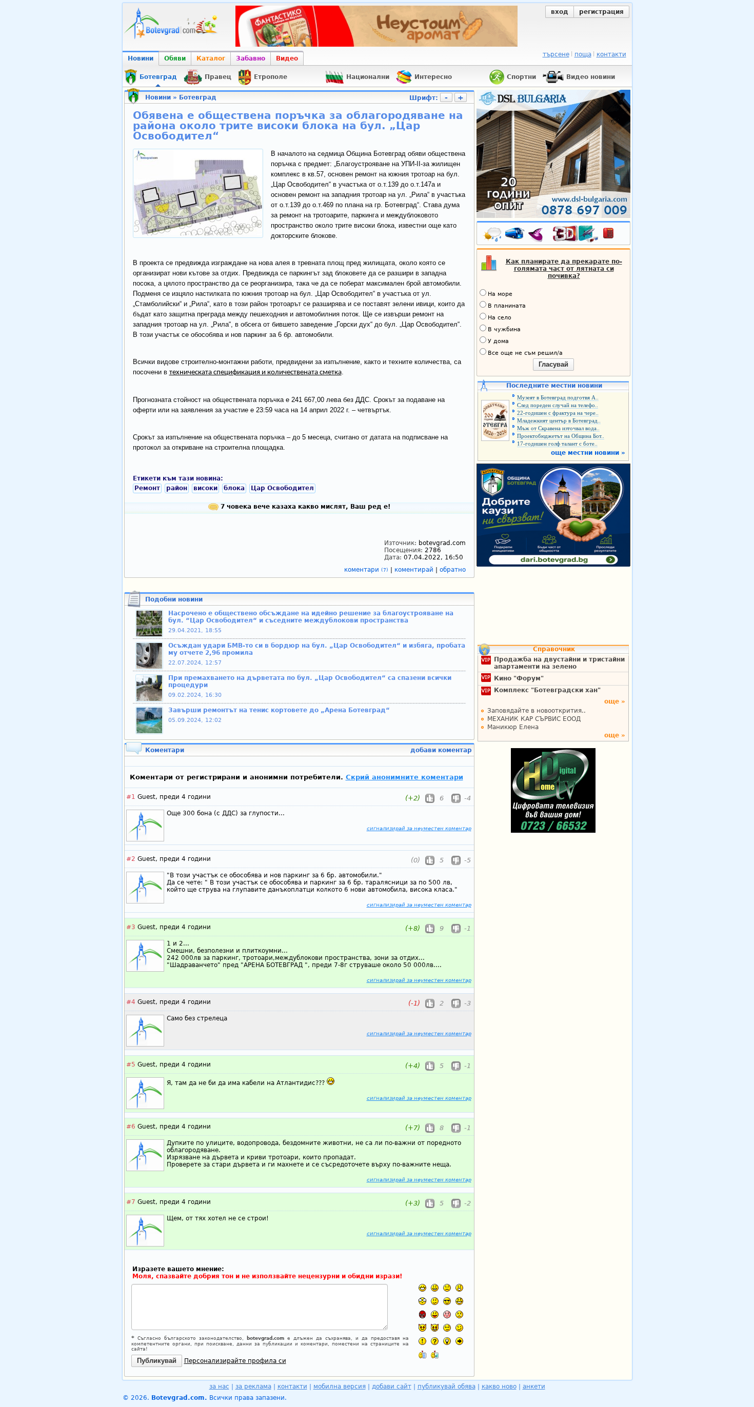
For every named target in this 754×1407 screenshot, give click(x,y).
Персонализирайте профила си (235, 1360)
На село (499, 317)
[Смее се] (459, 1301)
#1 (130, 796)
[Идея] (447, 1341)
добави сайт (391, 1386)
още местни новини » (588, 452)
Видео (287, 58)
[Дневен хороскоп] (538, 235)
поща (582, 54)
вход (559, 11)
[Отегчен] (447, 1314)
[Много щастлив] (422, 1288)
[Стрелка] (459, 1341)
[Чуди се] (447, 1328)
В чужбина (504, 329)
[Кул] (447, 1301)
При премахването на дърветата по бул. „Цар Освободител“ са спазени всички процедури (309, 681)
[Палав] (435, 1328)
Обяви (175, 58)
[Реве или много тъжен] (459, 1314)
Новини (140, 58)
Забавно (250, 58)
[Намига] (459, 1328)
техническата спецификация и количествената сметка (255, 372)
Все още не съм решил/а (525, 353)
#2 (130, 858)
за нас (219, 1386)
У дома (498, 341)
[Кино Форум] (576, 234)
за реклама (253, 1386)
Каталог (210, 58)
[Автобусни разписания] (515, 235)
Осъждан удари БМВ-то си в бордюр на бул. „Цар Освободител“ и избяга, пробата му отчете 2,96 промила (316, 649)
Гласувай (553, 364)
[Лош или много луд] (422, 1328)
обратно (453, 569)
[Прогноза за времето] (493, 235)
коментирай (414, 569)
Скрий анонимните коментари (404, 777)
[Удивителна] (422, 1341)
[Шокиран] (422, 1301)
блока (234, 488)
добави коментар (441, 750)
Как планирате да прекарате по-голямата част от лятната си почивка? (564, 268)
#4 (130, 1002)
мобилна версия (339, 1386)
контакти (611, 54)
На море (500, 294)
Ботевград (197, 97)
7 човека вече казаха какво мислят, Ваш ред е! (304, 506)
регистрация (601, 11)
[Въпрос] (435, 1341)
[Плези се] (435, 1314)
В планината (507, 306)
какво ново (499, 1386)
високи (205, 488)
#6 (130, 1126)
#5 (130, 1064)
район (176, 488)
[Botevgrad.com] (422, 1354)
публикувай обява (446, 1386)
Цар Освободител (282, 488)
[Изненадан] (459, 1288)
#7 (130, 1201)
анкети (534, 1386)
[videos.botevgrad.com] (435, 1354)
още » (614, 701)
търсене (556, 54)
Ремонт (147, 488)
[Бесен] (422, 1314)
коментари (366, 569)
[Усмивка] (435, 1288)
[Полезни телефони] (613, 235)
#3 (130, 927)
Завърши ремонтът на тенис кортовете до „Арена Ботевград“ (279, 710)
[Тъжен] (447, 1288)
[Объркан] (435, 1301)
